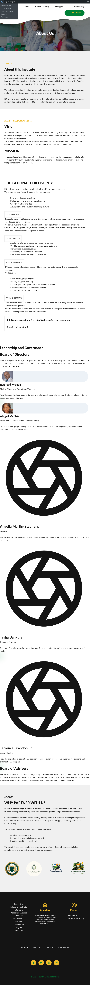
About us (45, 910)
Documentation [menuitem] (6, 8)
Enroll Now (74, 13)
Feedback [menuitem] (4, 17)
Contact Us (18, 931)
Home (27, 7)
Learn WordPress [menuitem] (7, 11)
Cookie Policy (49, 947)
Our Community (78, 7)
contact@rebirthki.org (74, 919)
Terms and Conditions (30, 947)
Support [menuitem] (4, 14)
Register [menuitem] (13, 2)
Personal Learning (42, 7)
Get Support (58, 7)
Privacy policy (63, 947)
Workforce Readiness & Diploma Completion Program (18, 922)
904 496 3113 (74, 916)
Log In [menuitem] (7, 2)
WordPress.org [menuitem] (6, 5)
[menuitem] (2, 1)
